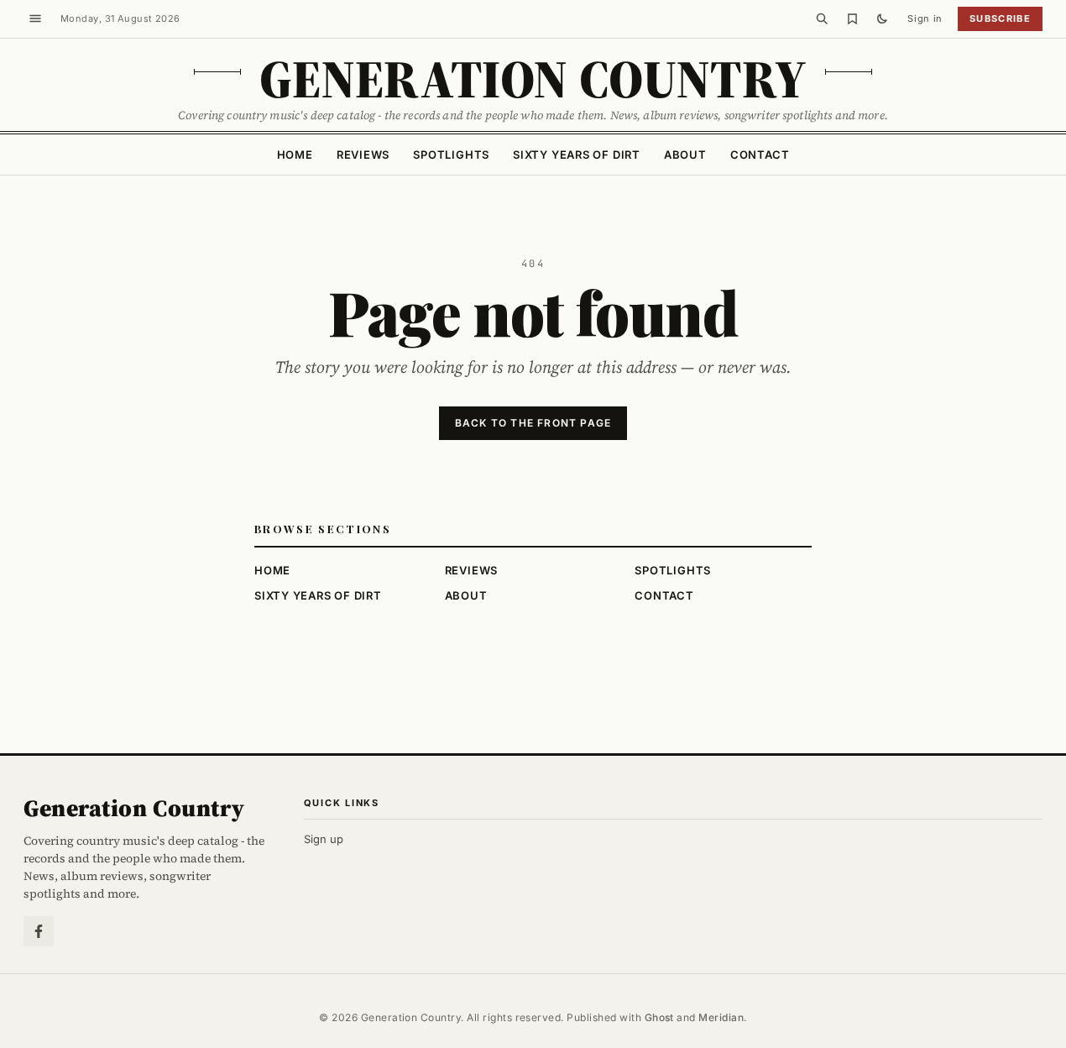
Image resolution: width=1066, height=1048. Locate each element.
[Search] (821, 18)
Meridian (721, 1017)
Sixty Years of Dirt (576, 154)
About (685, 154)
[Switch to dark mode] (882, 18)
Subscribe (1000, 18)
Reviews (363, 154)
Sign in (925, 18)
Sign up (323, 839)
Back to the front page (533, 423)
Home (295, 154)
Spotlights (451, 154)
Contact (759, 154)
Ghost (659, 1017)
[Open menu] (35, 18)
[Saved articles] (852, 18)
